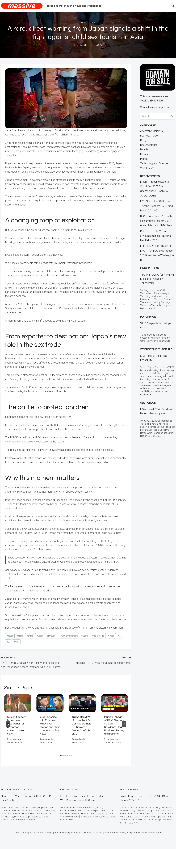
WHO (16, 642)
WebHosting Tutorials (156, 349)
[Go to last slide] (8, 724)
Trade (111, 636)
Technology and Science (154, 163)
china (20, 636)
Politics (144, 158)
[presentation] (17, 703)
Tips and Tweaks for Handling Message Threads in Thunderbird (157, 278)
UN (120, 636)
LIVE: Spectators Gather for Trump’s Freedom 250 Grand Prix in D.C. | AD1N (156, 206)
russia (84, 636)
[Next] (124, 724)
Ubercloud (148, 403)
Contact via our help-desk (154, 107)
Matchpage (148, 316)
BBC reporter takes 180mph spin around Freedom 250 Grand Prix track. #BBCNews (156, 221)
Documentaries (148, 144)
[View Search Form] (173, 6)
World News (88, 22)
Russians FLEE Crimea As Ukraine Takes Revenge (103, 660)
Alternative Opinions (151, 131)
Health (144, 149)
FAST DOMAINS (129, 789)
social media (97, 636)
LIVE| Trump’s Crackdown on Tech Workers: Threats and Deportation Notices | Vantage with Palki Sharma (31, 662)
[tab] (61, 755)
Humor (144, 154)
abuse (10, 636)
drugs (30, 636)
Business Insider (149, 135)
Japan (40, 636)
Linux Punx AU (149, 268)
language (52, 636)
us (8, 642)
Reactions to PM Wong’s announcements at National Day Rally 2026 (155, 236)
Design (144, 140)
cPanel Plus (68, 789)
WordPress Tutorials (16, 789)
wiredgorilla (82, 45)
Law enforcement (69, 636)
